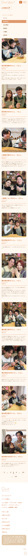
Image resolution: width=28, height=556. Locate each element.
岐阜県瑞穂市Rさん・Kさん (11, 65)
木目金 (20, 502)
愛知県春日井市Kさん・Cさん (12, 373)
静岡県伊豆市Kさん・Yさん (11, 111)
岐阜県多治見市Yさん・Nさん (12, 456)
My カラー (5, 505)
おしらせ (4, 518)
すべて (5, 18)
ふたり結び (5, 502)
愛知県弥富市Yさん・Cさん (11, 280)
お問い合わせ (6, 528)
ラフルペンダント (14, 505)
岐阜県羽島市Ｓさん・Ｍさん (12, 413)
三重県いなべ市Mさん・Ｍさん (12, 198)
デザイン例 (5, 512)
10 (23, 472)
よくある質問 (6, 525)
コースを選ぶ (6, 499)
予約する (4, 532)
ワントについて (6, 495)
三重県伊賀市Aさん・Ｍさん (12, 155)
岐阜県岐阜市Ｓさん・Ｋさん (12, 240)
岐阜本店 (6, 21)
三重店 (5, 31)
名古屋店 (6, 25)
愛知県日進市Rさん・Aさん (11, 329)
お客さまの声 (6, 515)
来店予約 (20, 2)
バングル (4, 507)
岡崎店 (5, 28)
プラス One (13, 502)
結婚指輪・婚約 (12, 507)
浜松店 (5, 35)
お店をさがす (6, 522)
